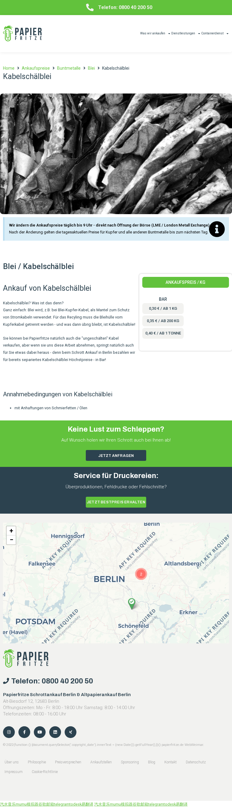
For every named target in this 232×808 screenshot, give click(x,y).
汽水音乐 (8, 804)
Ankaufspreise (36, 68)
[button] (132, 604)
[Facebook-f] (24, 732)
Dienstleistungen (183, 33)
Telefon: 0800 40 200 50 (125, 7)
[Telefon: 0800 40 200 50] (90, 7)
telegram (61, 804)
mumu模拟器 (27, 804)
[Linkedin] (55, 732)
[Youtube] (40, 732)
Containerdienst (212, 33)
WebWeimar (194, 745)
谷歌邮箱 (46, 804)
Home (8, 68)
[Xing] (70, 732)
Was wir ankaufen (152, 33)
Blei (91, 68)
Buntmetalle (69, 68)
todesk (75, 804)
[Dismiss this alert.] (217, 229)
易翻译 (87, 804)
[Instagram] (9, 732)
